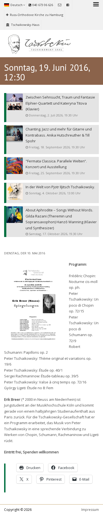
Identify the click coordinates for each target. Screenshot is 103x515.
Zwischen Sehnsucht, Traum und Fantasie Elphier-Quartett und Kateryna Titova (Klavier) (60, 103)
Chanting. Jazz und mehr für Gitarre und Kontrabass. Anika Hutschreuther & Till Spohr (59, 135)
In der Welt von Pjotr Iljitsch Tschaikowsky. (60, 186)
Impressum (90, 509)
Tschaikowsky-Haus (25, 25)
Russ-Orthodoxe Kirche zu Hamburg (36, 15)
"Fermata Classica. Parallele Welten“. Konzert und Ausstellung (56, 164)
